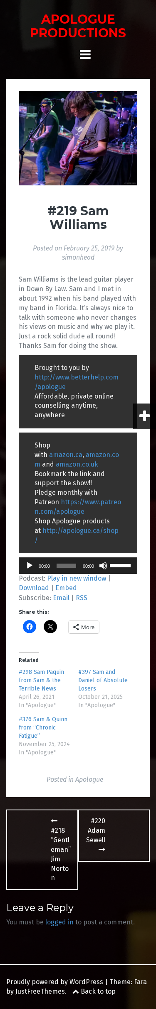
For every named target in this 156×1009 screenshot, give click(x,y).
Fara (140, 982)
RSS (81, 598)
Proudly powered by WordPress (54, 982)
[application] (78, 565)
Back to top (97, 991)
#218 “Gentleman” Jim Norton (61, 854)
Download (34, 588)
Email (61, 598)
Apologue (89, 779)
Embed (66, 588)
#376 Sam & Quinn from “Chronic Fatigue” (43, 727)
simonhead (78, 257)
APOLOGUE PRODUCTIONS (78, 26)
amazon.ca (65, 455)
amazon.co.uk (77, 464)
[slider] (121, 564)
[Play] (29, 566)
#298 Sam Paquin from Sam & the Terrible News (41, 680)
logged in (59, 922)
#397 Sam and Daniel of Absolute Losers (103, 680)
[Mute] (103, 566)
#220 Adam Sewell (95, 830)
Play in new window (76, 578)
